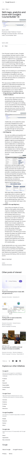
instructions (12, 247)
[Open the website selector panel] (16, 2)
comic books (11, 60)
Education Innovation (7, 264)
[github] (20, 361)
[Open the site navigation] (3, 2)
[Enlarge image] (24, 25)
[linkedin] (13, 361)
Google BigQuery (10, 224)
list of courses (6, 254)
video (6, 203)
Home (3, 9)
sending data (11, 242)
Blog (7, 9)
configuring (21, 240)
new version (7, 83)
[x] (9, 361)
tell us (14, 254)
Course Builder (6, 55)
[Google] (5, 445)
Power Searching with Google (14, 153)
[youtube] (16, 361)
